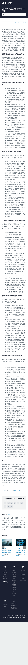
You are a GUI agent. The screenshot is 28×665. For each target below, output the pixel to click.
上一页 (17, 23)
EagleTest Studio (23, 575)
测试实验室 (23, 571)
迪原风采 (5, 578)
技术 (15, 490)
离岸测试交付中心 (14, 571)
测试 (20, 490)
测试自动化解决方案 (14, 576)
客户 (5, 574)
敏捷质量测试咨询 (14, 581)
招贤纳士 (5, 576)
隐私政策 (14, 608)
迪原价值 (5, 572)
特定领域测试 (14, 594)
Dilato (3, 490)
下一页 (22, 23)
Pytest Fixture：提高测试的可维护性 (7, 550)
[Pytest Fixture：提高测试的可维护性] (7, 542)
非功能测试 (14, 590)
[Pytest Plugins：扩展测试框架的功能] (21, 542)
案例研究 (5, 604)
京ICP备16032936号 (15, 617)
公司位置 (14, 603)
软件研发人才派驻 (14, 585)
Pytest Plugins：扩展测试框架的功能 (20, 550)
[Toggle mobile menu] (25, 2)
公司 (5, 570)
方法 (18, 490)
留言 (14, 601)
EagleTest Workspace (23, 579)
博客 (5, 606)
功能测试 (14, 588)
